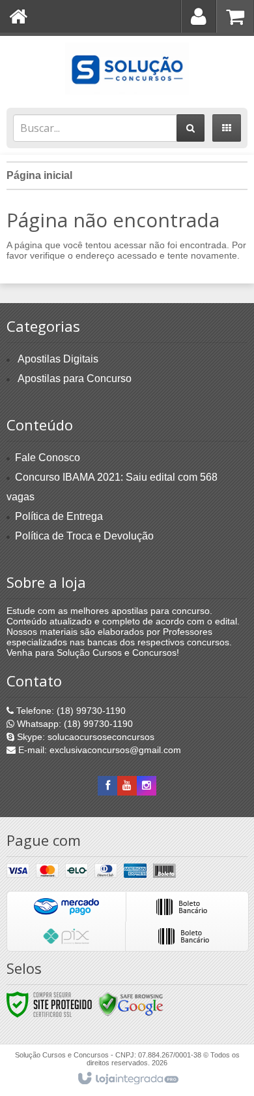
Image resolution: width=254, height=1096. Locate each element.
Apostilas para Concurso (75, 378)
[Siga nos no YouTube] (127, 786)
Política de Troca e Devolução (84, 535)
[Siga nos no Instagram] (146, 786)
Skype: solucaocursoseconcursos (84, 737)
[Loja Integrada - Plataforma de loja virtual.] (127, 1079)
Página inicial (39, 175)
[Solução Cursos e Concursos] (127, 68)
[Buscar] (190, 128)
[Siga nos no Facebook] (107, 786)
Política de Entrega (59, 516)
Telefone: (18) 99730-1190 (70, 710)
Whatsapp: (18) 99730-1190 (73, 723)
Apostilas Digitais (58, 358)
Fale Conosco (47, 457)
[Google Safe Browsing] (130, 1004)
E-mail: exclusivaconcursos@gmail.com (98, 750)
